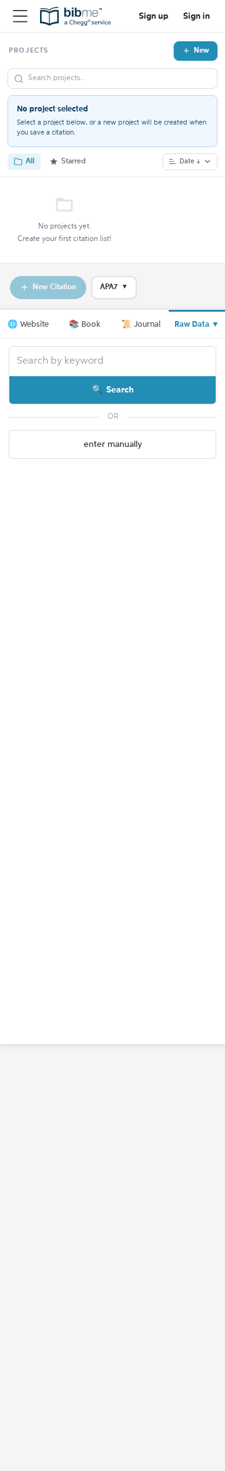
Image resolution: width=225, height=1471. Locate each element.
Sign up (153, 16)
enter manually (113, 444)
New (201, 50)
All (30, 161)
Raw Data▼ (196, 324)
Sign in (196, 16)
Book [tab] (84, 324)
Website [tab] (28, 324)
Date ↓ (190, 161)
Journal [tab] (141, 324)
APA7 (114, 287)
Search (120, 390)
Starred (73, 161)
